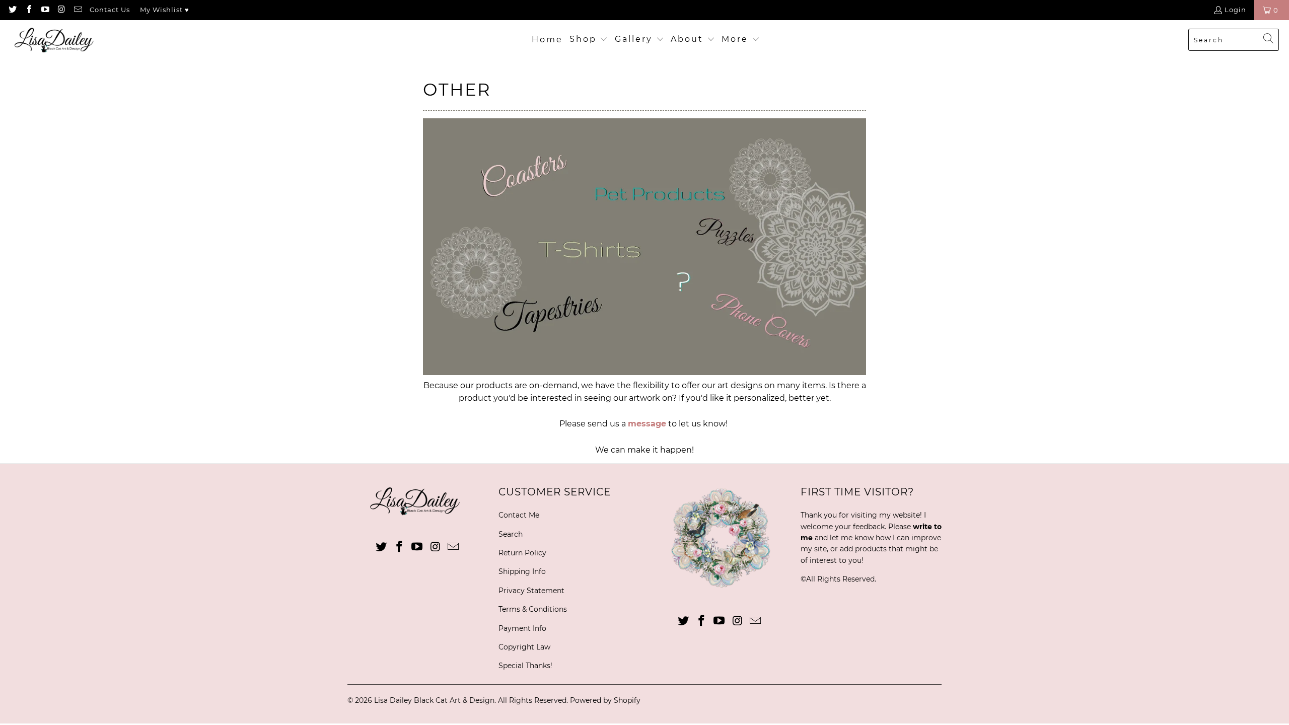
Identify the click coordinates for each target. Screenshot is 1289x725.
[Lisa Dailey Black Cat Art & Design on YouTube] (44, 10)
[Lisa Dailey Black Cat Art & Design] (56, 40)
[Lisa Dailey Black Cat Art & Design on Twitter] (12, 10)
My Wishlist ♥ (164, 10)
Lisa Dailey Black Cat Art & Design (434, 700)
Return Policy (522, 552)
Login (1235, 10)
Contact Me (518, 515)
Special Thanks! (525, 665)
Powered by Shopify (605, 700)
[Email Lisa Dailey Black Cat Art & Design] (77, 10)
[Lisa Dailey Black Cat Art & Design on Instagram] (60, 10)
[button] (588, 40)
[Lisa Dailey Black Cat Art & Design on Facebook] (28, 10)
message (647, 423)
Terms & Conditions (532, 609)
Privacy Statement (531, 590)
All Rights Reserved (840, 579)
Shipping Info (522, 571)
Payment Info (522, 628)
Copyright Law (524, 646)
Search (510, 534)
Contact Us (110, 10)
